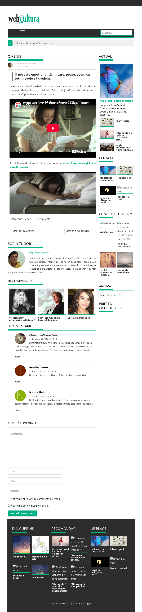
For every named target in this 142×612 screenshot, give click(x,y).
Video (28, 219)
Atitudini (30, 43)
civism (40, 219)
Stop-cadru (44, 43)
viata (47, 219)
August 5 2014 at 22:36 (43, 396)
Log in (88, 603)
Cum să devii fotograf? (78, 230)
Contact (77, 603)
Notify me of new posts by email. (30, 505)
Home (19, 43)
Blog (31, 252)
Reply (17, 356)
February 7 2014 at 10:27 (44, 371)
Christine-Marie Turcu (44, 335)
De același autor (43, 252)
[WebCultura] (14, 31)
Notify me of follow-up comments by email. (36, 499)
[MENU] (22, 32)
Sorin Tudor (22, 66)
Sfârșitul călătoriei (23, 230)
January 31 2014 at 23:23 (44, 339)
